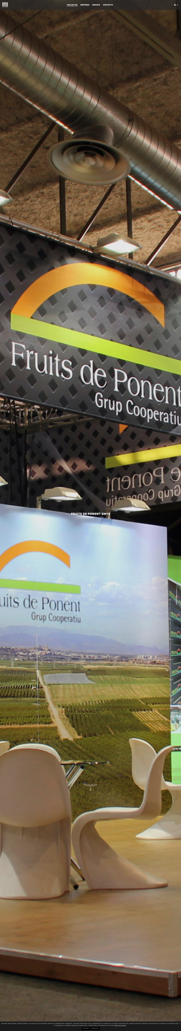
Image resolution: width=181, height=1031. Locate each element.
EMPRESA (84, 5)
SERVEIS (96, 5)
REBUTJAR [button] (95, 1028)
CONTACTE (108, 5)
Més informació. (120, 1025)
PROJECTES (72, 5)
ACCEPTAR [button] (86, 1028)
